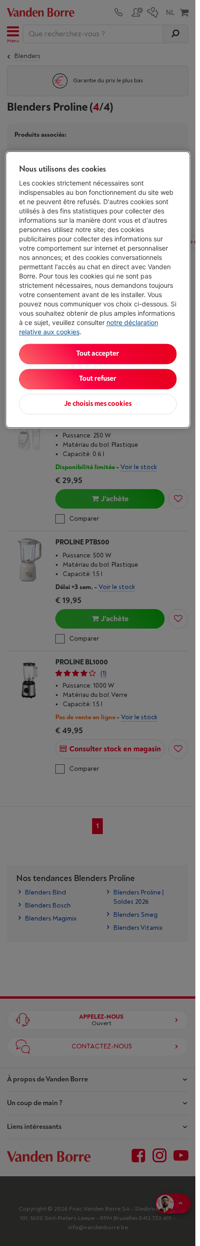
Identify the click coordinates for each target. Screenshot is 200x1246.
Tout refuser (97, 378)
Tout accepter (97, 353)
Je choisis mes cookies (98, 403)
